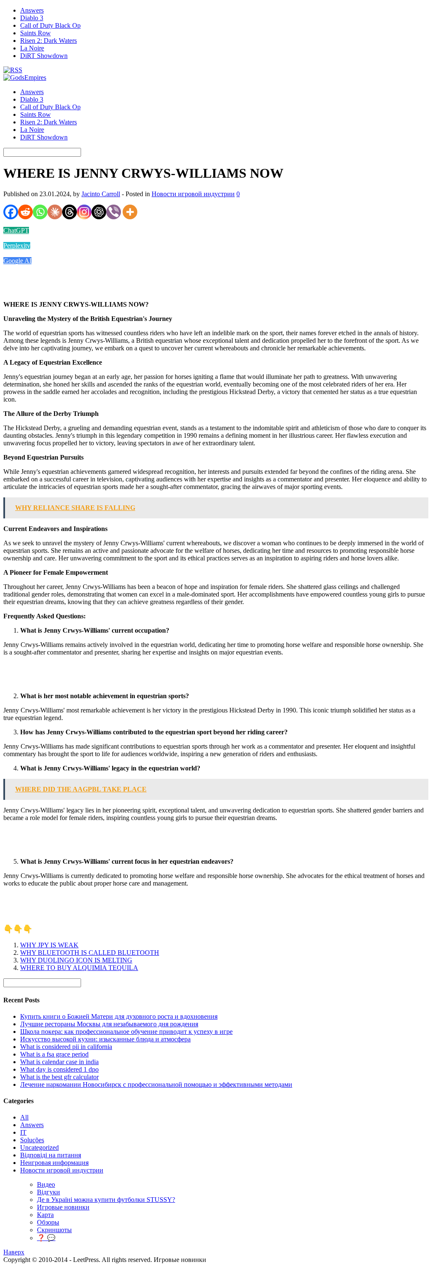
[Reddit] (25, 212)
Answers (32, 10)
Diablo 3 (31, 17)
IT (23, 1132)
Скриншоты (54, 1229)
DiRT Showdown (44, 55)
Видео (46, 1184)
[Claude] (54, 212)
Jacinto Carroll (100, 193)
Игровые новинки (63, 1207)
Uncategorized (39, 1147)
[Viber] (113, 212)
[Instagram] (84, 212)
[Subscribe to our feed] (12, 70)
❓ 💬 (46, 1237)
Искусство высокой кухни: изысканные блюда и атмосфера (105, 1039)
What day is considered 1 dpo (59, 1069)
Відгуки (48, 1192)
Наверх (13, 1252)
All (24, 1117)
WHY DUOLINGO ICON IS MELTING (76, 960)
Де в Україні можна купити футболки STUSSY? (106, 1199)
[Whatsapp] (40, 212)
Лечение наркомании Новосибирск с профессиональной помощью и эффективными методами (156, 1084)
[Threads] (69, 212)
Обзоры (48, 1222)
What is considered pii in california (66, 1046)
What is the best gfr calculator (59, 1076)
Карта (45, 1214)
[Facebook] (10, 212)
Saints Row (35, 33)
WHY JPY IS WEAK (49, 945)
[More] (130, 212)
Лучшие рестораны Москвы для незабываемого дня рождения (109, 1024)
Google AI (17, 260)
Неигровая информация (54, 1162)
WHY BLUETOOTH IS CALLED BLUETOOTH (89, 952)
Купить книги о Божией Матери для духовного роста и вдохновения (119, 1016)
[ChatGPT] (99, 212)
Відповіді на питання (50, 1155)
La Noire (32, 48)
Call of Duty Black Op (50, 25)
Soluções (32, 1139)
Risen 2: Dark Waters (48, 40)
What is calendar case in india (59, 1061)
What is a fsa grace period (54, 1054)
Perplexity (16, 245)
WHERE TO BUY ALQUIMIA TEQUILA (79, 967)
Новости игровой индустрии (193, 193)
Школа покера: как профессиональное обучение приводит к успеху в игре (126, 1031)
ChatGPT (16, 230)
